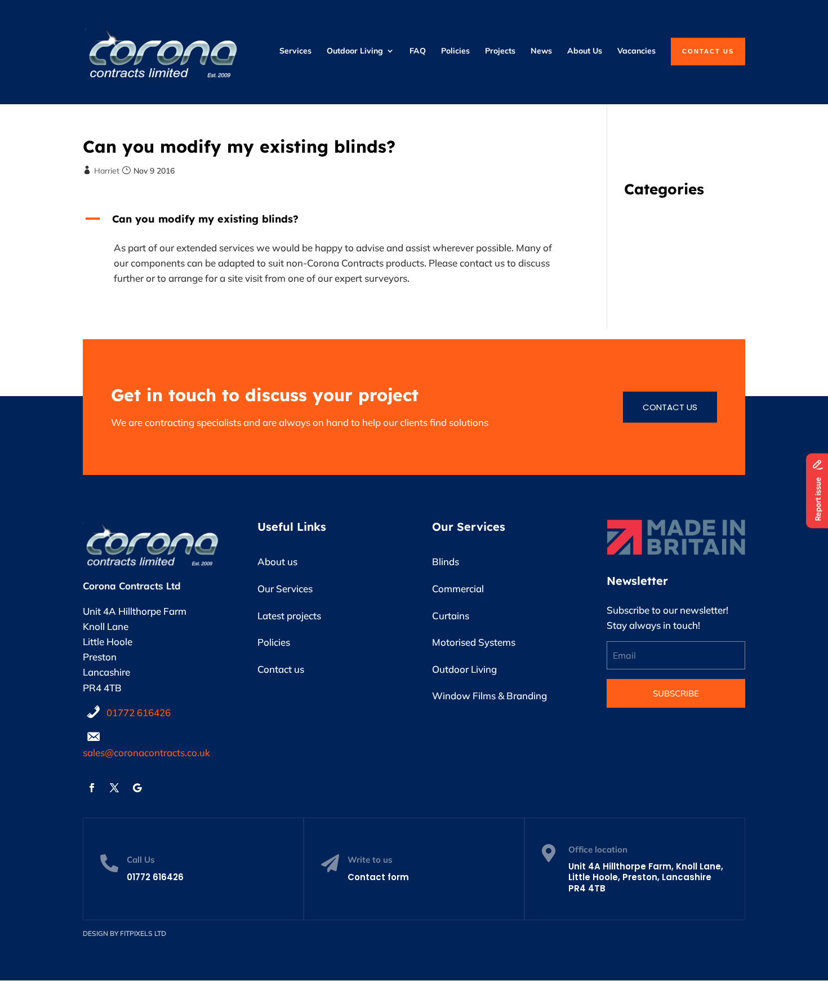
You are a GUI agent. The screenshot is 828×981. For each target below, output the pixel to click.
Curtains (450, 616)
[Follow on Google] (137, 788)
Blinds (445, 561)
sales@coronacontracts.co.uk (146, 752)
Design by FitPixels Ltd (124, 933)
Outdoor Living (464, 669)
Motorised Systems (473, 642)
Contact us (670, 407)
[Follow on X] (114, 788)
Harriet (106, 171)
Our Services (285, 588)
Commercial (458, 588)
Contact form (378, 877)
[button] (327, 222)
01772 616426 (138, 712)
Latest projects (289, 616)
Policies (273, 642)
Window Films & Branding (489, 696)
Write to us (370, 859)
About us (277, 561)
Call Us (141, 859)
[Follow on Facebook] (92, 788)
